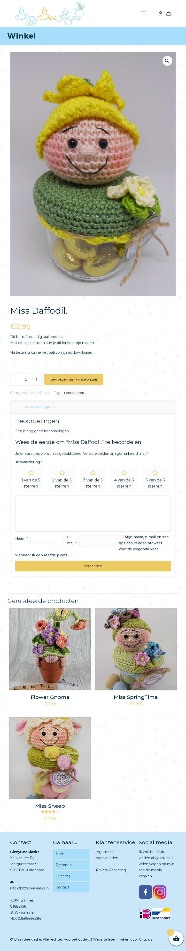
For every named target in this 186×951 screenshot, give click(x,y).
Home (61, 854)
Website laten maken (111, 939)
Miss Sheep (50, 806)
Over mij (63, 876)
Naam (21, 538)
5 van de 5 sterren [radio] (155, 483)
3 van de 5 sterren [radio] (93, 483)
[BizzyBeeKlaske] (50, 13)
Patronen (64, 865)
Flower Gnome (50, 697)
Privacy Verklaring (111, 870)
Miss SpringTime (136, 697)
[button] (167, 61)
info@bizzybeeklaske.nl (29, 888)
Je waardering (28, 462)
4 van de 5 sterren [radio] (124, 483)
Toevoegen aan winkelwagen (73, 379)
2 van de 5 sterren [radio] (62, 483)
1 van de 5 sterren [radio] (31, 483)
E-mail (72, 540)
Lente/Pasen (40, 393)
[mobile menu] (144, 13)
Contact (62, 887)
